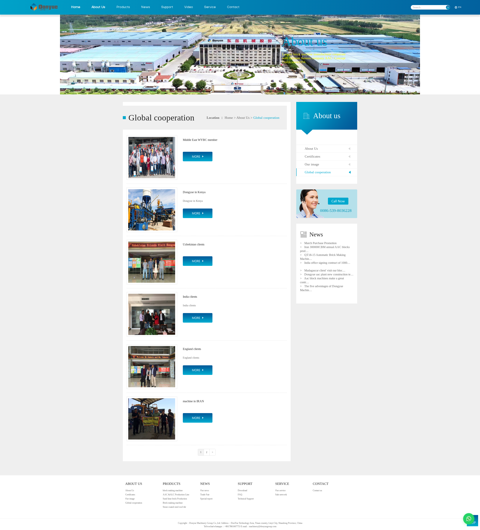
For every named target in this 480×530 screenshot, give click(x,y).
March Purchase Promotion (318, 243)
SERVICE (282, 484)
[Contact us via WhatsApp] (468, 518)
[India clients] (197, 318)
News (145, 7)
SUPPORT (245, 484)
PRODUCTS (171, 484)
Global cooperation (266, 118)
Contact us (317, 490)
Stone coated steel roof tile (174, 507)
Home (75, 7)
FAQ (240, 494)
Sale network (281, 494)
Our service (280, 490)
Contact (233, 7)
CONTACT (320, 484)
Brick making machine (173, 503)
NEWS (205, 484)
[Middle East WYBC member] (197, 156)
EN (459, 7)
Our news (204, 490)
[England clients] (197, 370)
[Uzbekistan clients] (197, 261)
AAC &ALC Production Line (176, 494)
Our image (312, 164)
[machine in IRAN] (197, 418)
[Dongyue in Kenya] (197, 213)
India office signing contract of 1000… (325, 262)
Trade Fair (204, 494)
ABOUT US (133, 484)
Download (242, 490)
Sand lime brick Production (175, 498)
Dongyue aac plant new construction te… (326, 274)
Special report (206, 498)
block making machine (173, 490)
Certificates (312, 156)
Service (210, 7)
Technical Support (246, 498)
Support (167, 7)
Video (188, 7)
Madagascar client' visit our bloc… (322, 270)
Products (123, 7)
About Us (98, 7)
